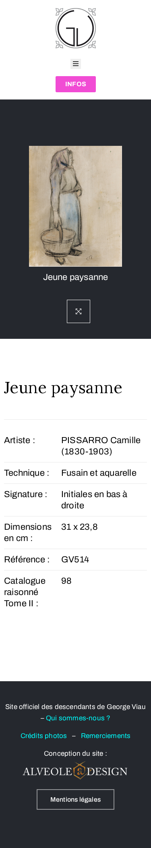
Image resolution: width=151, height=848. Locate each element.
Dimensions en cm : (28, 532)
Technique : (27, 473)
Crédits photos (46, 736)
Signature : (26, 494)
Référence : (27, 559)
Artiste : (19, 440)
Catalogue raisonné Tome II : (25, 592)
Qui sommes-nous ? (78, 718)
